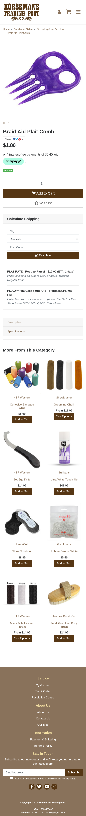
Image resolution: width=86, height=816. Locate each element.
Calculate (44, 255)
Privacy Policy (68, 778)
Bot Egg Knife (22, 479)
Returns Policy (43, 745)
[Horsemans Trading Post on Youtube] (47, 787)
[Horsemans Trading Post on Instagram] (54, 787)
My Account (43, 685)
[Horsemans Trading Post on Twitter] (39, 787)
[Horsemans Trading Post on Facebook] (32, 787)
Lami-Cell (22, 544)
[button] (43, 203)
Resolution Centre (43, 697)
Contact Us (43, 718)
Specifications (16, 331)
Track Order (43, 691)
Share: (9, 139)
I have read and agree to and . (44, 778)
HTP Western (22, 397)
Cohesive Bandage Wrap (22, 406)
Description (14, 322)
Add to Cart (45, 193)
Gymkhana (64, 544)
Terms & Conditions (47, 778)
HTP (6, 123)
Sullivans (64, 472)
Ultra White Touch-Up (64, 479)
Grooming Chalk (64, 404)
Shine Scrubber (22, 551)
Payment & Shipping (43, 739)
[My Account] (59, 12)
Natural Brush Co (64, 616)
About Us (43, 712)
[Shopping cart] (68, 12)
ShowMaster (64, 397)
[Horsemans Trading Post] (21, 11)
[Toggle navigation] (78, 12)
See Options (64, 416)
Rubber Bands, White (64, 551)
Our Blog (43, 724)
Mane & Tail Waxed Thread (22, 625)
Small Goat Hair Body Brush (64, 625)
